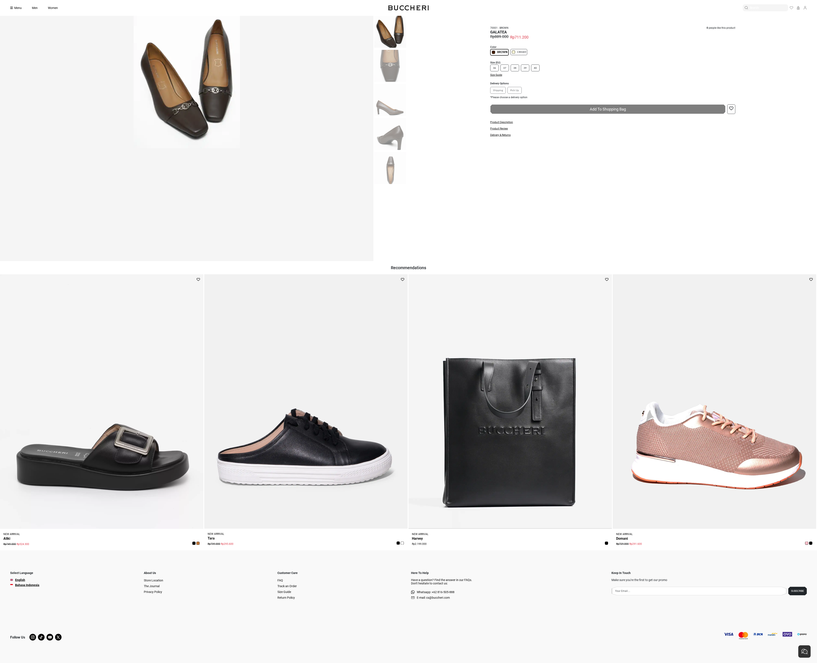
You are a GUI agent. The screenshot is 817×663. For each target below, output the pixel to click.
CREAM (521, 52)
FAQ (280, 580)
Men (35, 8)
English (20, 580)
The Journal (152, 586)
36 (494, 68)
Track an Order (287, 586)
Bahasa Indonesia (27, 585)
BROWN (502, 52)
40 (535, 68)
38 (514, 68)
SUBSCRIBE (797, 591)
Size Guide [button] (496, 74)
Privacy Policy (153, 592)
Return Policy (286, 597)
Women (53, 8)
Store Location (153, 580)
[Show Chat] (804, 651)
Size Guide (284, 592)
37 (504, 68)
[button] (612, 122)
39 (525, 68)
